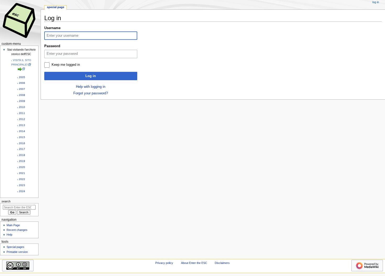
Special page (55, 7)
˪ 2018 (21, 155)
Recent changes (17, 229)
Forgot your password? (90, 93)
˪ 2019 (21, 161)
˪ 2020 (21, 167)
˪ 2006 (21, 83)
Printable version (17, 251)
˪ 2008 (21, 95)
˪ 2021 (21, 173)
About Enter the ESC (194, 262)
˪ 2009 (21, 101)
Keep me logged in (66, 65)
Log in (90, 76)
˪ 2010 (21, 107)
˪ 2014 (21, 131)
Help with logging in (90, 87)
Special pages (15, 246)
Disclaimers (222, 262)
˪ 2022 (21, 179)
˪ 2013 (21, 125)
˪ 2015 (21, 137)
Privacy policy (164, 262)
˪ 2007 (21, 89)
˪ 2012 (21, 119)
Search (6, 201)
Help (9, 234)
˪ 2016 (21, 143)
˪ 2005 (21, 77)
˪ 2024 (21, 191)
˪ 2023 (21, 185)
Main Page (13, 225)
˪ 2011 (21, 113)
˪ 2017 (21, 149)
